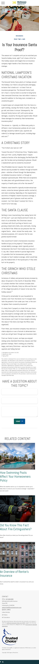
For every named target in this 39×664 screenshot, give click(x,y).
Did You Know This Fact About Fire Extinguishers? (16, 527)
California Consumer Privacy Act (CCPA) (16, 623)
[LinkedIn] (2, 662)
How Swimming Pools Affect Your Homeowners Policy (15, 476)
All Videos (4, 615)
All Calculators (6, 617)
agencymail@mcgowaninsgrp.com (11, 607)
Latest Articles (6, 612)
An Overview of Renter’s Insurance (14, 574)
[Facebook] (0, 662)
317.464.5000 (9, 599)
